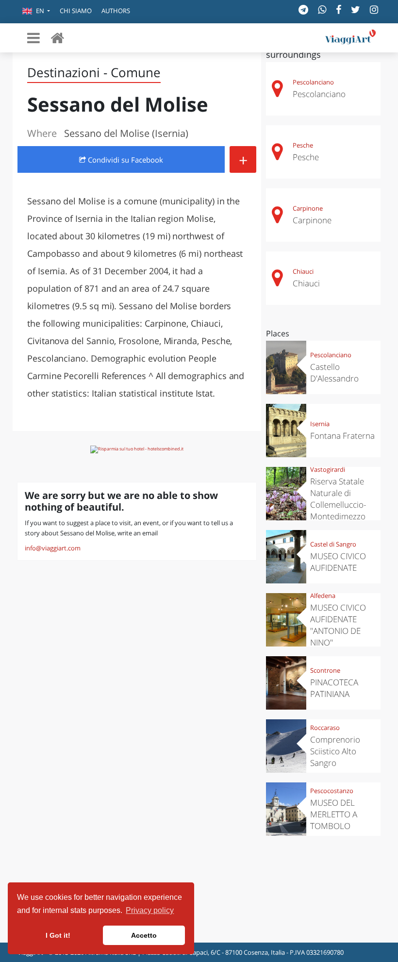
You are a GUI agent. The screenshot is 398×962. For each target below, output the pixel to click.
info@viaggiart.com (53, 548)
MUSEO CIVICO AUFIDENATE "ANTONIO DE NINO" (338, 625)
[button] (36, 11)
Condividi (124, 160)
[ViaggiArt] (57, 38)
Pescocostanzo (331, 790)
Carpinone (308, 208)
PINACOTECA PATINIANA (334, 688)
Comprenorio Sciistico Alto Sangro (335, 751)
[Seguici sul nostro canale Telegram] (303, 9)
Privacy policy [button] (150, 910)
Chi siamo (76, 10)
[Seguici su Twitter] (355, 9)
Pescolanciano (313, 82)
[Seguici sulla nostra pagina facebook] (338, 9)
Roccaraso (325, 727)
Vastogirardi (327, 469)
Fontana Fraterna (342, 435)
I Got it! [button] (58, 935)
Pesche (303, 145)
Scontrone (325, 670)
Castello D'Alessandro (334, 372)
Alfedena (322, 595)
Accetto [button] (144, 935)
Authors (115, 10)
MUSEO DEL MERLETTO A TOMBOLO (333, 814)
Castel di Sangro (333, 544)
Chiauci (303, 271)
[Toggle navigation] (33, 37)
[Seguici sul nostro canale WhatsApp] (322, 9)
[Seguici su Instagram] (374, 9)
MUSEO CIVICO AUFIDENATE (338, 561)
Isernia (320, 423)
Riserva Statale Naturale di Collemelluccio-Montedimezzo (338, 499)
